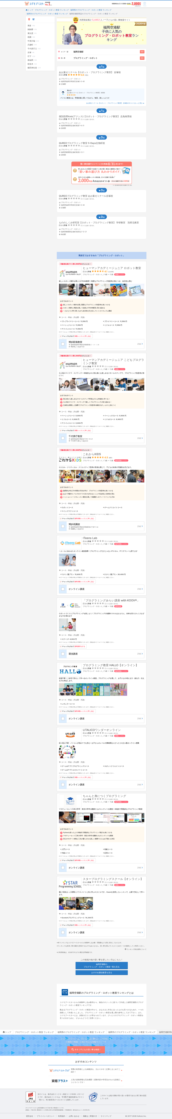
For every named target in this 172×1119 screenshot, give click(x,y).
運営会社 (29, 1116)
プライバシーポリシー (45, 1116)
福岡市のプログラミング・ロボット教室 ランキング (47, 14)
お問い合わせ (74, 1116)
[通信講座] (105, 654)
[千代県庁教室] (105, 438)
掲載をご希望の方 (90, 1116)
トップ (30, 10)
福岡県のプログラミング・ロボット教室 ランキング (90, 10)
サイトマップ (106, 1116)
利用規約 (61, 1116)
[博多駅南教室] (105, 344)
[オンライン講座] (105, 589)
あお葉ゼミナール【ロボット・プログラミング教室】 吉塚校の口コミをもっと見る (114, 103)
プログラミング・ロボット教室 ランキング (52, 10)
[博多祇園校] (105, 526)
